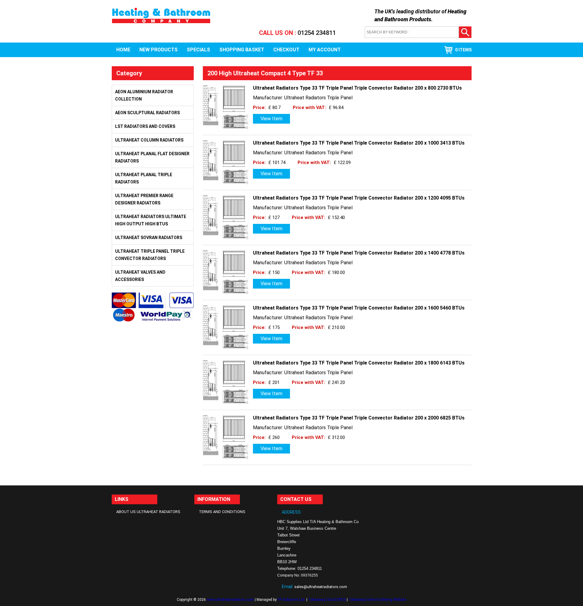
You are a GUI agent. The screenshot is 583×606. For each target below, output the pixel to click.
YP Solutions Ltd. (291, 599)
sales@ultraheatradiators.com (320, 586)
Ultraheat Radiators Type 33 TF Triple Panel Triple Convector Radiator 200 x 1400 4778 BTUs (359, 253)
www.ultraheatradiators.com (230, 599)
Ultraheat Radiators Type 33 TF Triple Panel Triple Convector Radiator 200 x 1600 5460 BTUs (359, 308)
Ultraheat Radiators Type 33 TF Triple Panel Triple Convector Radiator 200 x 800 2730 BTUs (357, 88)
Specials (198, 50)
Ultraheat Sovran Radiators (148, 237)
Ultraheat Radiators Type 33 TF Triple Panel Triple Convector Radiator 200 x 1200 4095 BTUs (359, 198)
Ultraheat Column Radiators (149, 140)
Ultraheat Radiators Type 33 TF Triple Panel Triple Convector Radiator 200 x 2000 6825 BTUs (359, 418)
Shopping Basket (241, 50)
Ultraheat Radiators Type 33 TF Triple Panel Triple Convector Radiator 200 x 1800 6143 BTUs (359, 363)
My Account (325, 50)
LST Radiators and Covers (145, 126)
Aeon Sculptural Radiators (147, 112)
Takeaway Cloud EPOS (327, 599)
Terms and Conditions (222, 511)
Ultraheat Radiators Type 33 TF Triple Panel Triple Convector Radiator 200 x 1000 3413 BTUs (359, 143)
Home (123, 50)
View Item (271, 119)
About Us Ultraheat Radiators (148, 511)
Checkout (286, 50)
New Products (158, 50)
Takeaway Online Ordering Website (377, 599)
